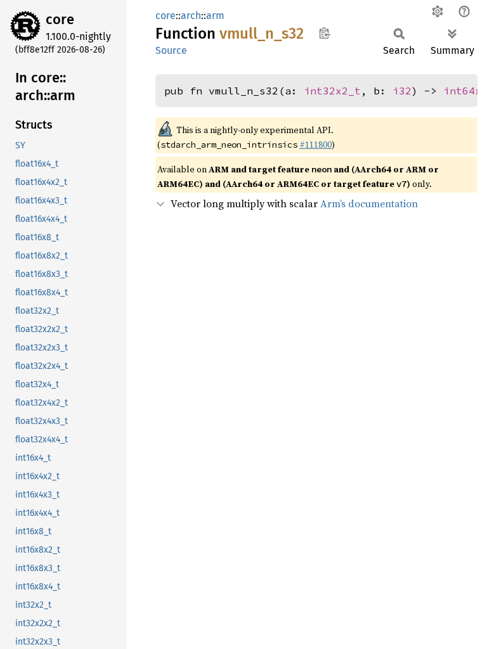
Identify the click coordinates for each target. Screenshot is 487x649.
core (60, 19)
